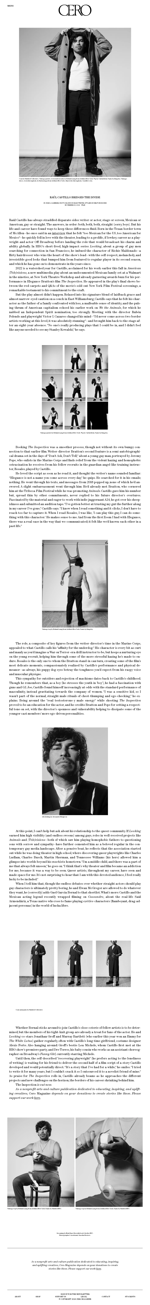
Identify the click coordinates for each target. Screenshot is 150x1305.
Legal (84, 1297)
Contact (106, 1297)
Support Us (60, 1297)
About (18, 1297)
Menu (10, 6)
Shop (38, 1297)
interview (58, 233)
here (37, 1098)
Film (83, 205)
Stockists (130, 1297)
